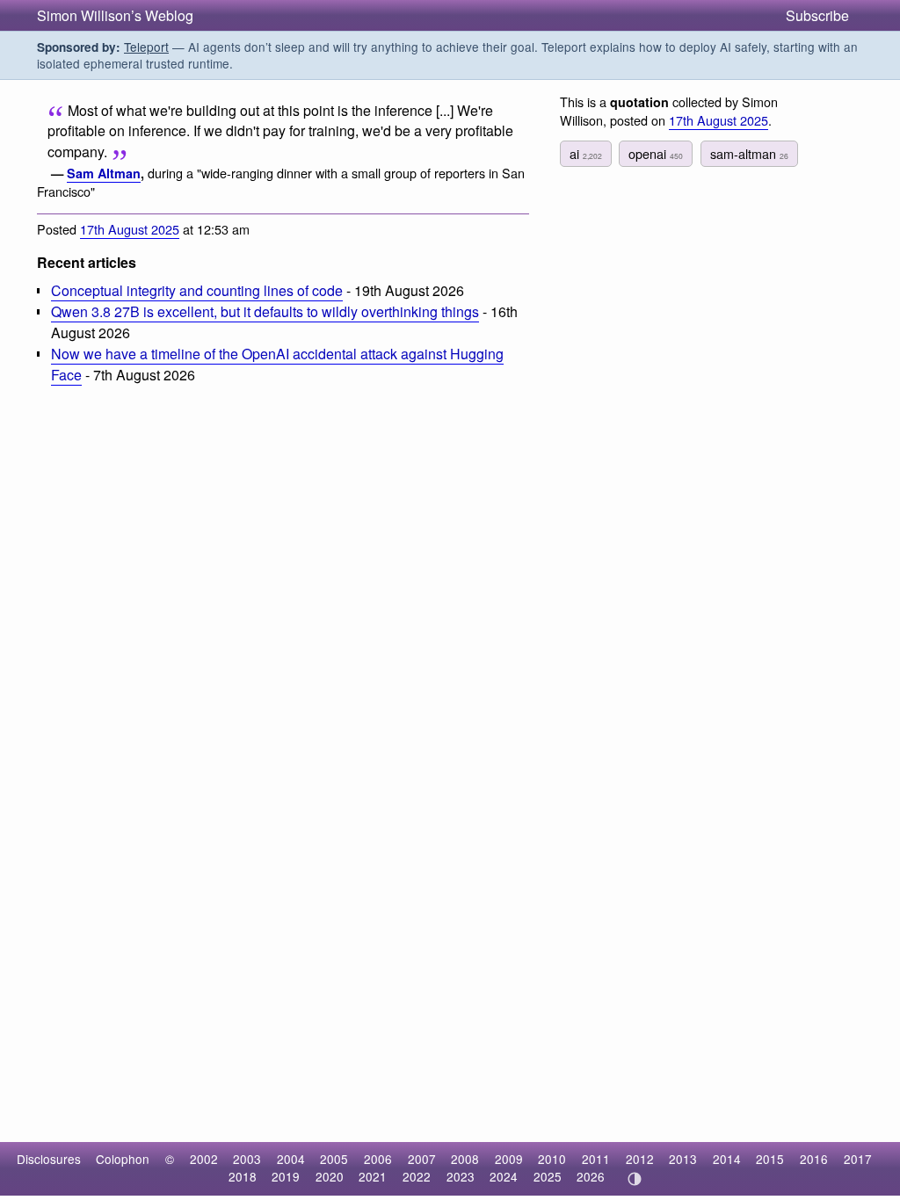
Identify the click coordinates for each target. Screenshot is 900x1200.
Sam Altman (104, 173)
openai (655, 153)
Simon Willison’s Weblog (115, 15)
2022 (417, 1176)
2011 (596, 1158)
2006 (378, 1158)
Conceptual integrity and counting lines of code (197, 290)
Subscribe (817, 15)
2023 (460, 1176)
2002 (204, 1158)
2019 (286, 1176)
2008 (465, 1158)
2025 (547, 1176)
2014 (727, 1158)
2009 (509, 1158)
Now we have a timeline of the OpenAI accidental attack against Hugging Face (277, 363)
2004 (291, 1158)
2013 (683, 1158)
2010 (552, 1158)
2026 (591, 1176)
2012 (640, 1158)
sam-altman (749, 153)
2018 (243, 1176)
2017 (858, 1158)
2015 (770, 1158)
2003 (247, 1158)
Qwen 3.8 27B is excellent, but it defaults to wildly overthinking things (265, 311)
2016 (814, 1158)
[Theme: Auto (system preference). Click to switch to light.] (634, 1179)
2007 (422, 1158)
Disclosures (49, 1158)
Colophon (122, 1158)
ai (586, 153)
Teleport (146, 46)
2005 (334, 1158)
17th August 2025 (129, 229)
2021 (373, 1176)
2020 (330, 1176)
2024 (504, 1176)
